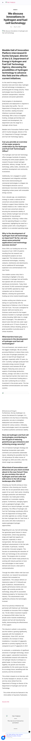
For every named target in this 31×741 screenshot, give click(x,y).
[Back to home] (2, 2)
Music (15, 9)
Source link (5, 702)
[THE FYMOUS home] (10, 2)
